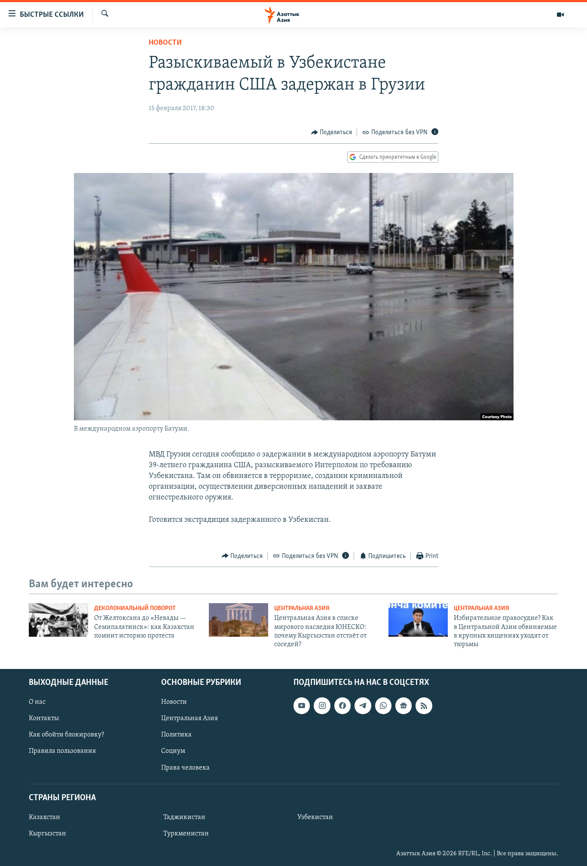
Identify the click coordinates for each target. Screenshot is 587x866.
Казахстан (44, 817)
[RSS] (424, 705)
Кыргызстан (47, 833)
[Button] (331, 132)
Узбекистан (315, 817)
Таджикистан (184, 817)
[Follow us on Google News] (403, 705)
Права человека (185, 767)
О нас (37, 702)
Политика (176, 734)
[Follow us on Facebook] (342, 705)
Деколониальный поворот (135, 608)
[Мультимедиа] (560, 15)
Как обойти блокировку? (66, 734)
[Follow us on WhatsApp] (383, 705)
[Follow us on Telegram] (363, 705)
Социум (173, 751)
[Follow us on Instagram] (322, 705)
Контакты (44, 718)
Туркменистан (186, 833)
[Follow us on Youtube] (302, 705)
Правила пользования (62, 751)
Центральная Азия (302, 608)
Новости (165, 43)
